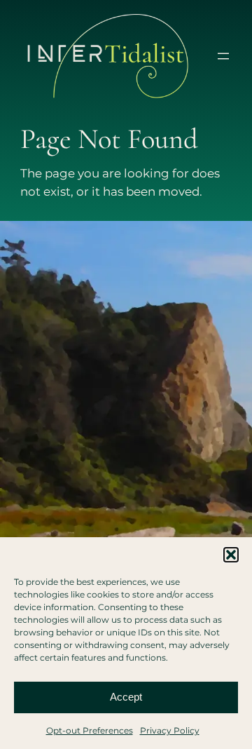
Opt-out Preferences (89, 730)
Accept (126, 697)
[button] (231, 555)
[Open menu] (223, 56)
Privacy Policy (170, 730)
